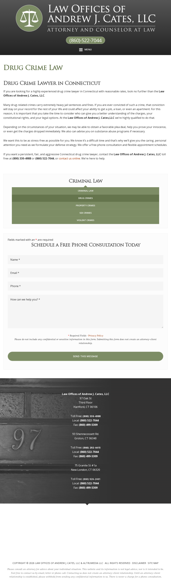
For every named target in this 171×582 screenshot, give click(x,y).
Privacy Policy (95, 335)
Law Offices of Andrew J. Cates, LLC (57, 563)
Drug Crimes (85, 198)
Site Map (153, 563)
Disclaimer (139, 563)
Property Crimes (85, 205)
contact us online (69, 158)
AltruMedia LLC (93, 563)
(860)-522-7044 (85, 40)
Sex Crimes (85, 212)
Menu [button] (88, 49)
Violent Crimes (85, 220)
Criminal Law (85, 190)
